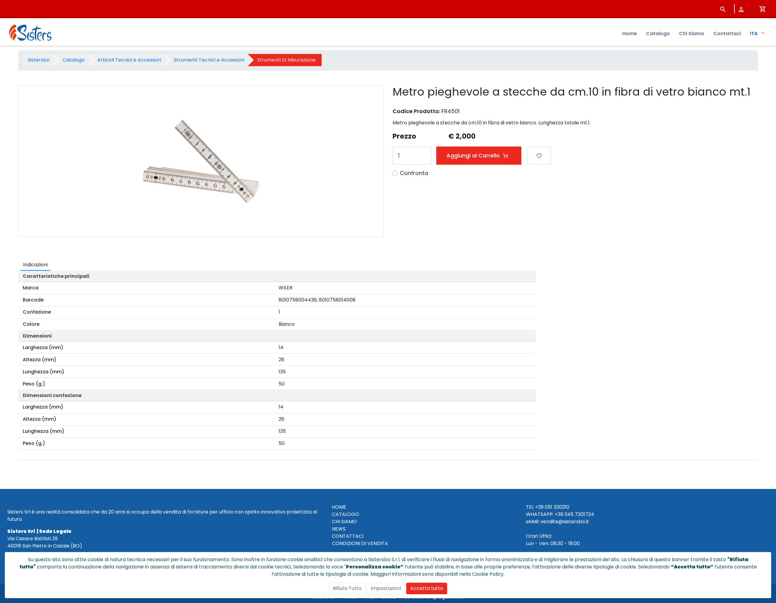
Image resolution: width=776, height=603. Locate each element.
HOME (339, 507)
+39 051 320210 (552, 507)
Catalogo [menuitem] (658, 33)
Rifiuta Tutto (347, 588)
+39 (559, 514)
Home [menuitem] (629, 33)
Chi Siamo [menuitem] (691, 33)
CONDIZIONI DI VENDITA (360, 543)
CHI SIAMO (344, 521)
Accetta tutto (426, 588)
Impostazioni (386, 588)
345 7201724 (579, 514)
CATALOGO (345, 514)
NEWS (339, 528)
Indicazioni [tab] (35, 264)
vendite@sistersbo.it (564, 521)
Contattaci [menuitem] (727, 33)
